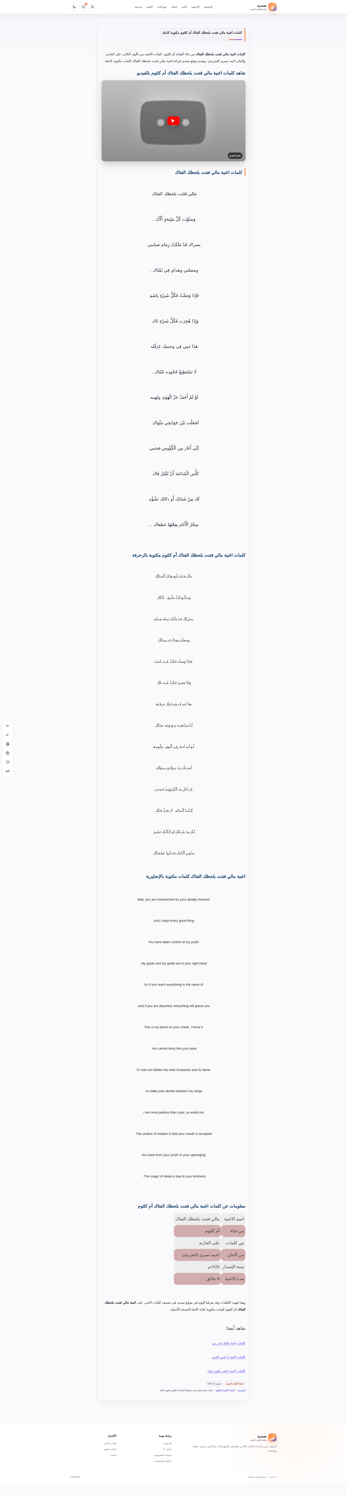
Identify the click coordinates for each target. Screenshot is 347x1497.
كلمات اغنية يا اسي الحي (228, 1357)
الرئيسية (208, 6)
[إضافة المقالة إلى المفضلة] (8, 762)
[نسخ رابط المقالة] (8, 771)
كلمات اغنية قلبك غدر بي (228, 1343)
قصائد (174, 6)
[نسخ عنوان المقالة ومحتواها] (8, 753)
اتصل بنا (168, 1449)
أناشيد (150, 6)
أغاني (184, 6)
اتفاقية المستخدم (163, 1461)
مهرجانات (162, 6)
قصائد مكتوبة (109, 1449)
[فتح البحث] (92, 7)
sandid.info (75, 1477)
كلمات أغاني (110, 1443)
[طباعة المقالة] (8, 744)
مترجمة (138, 6)
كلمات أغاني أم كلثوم (225, 1390)
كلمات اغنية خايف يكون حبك (226, 1371)
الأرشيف (195, 6)
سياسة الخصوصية (163, 1455)
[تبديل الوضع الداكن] (74, 7)
